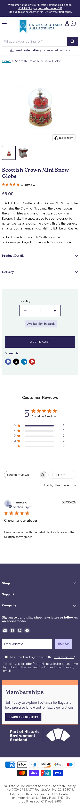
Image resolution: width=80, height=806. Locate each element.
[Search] (72, 41)
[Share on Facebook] (8, 362)
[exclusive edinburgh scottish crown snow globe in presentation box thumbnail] (23, 153)
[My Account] (66, 23)
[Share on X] (16, 362)
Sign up (63, 644)
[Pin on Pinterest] (32, 362)
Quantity (24, 301)
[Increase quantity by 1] (55, 310)
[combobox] (60, 485)
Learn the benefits (23, 717)
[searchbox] (21, 474)
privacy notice (64, 657)
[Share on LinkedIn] (24, 362)
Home (6, 61)
